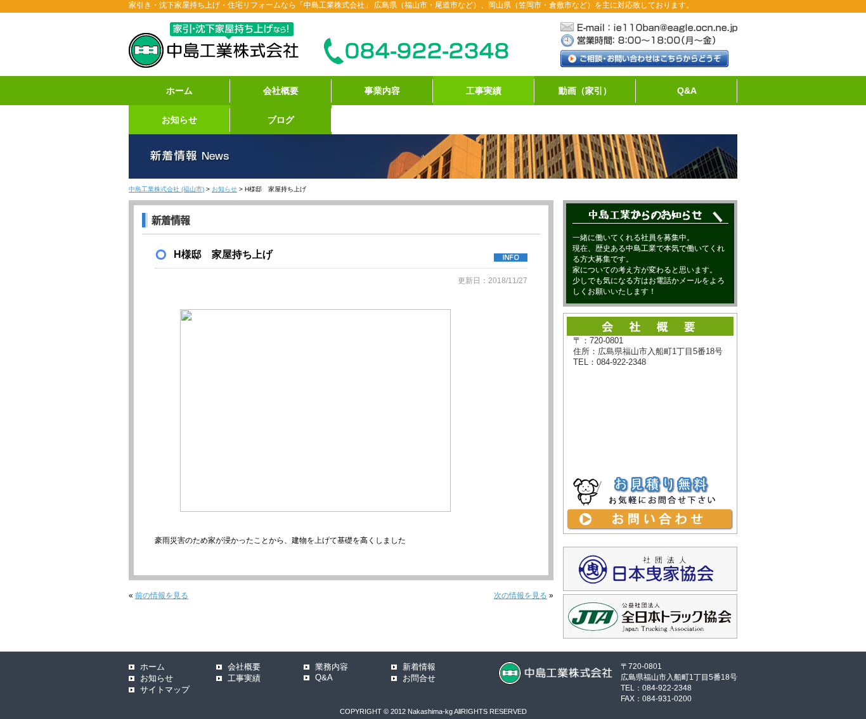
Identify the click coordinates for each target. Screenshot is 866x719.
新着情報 (419, 666)
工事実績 (483, 91)
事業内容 (382, 91)
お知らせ (179, 120)
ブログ (281, 120)
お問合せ (419, 678)
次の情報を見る (520, 595)
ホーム (179, 91)
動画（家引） (585, 91)
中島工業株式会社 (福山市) (166, 189)
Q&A (687, 91)
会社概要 (281, 91)
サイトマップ (165, 689)
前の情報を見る (161, 595)
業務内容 (331, 666)
